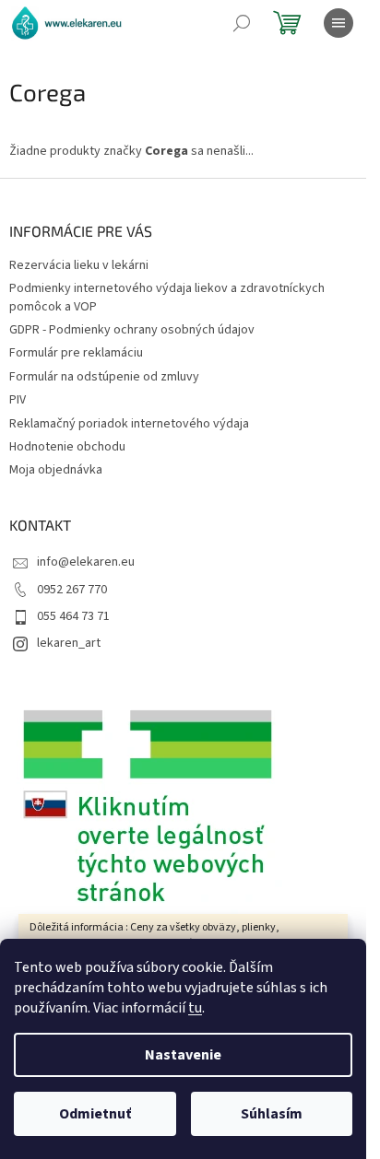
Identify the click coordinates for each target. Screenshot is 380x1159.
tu (195, 1008)
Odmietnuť (95, 1114)
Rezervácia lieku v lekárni (78, 265)
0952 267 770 (72, 589)
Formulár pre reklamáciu (76, 353)
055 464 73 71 (73, 616)
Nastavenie (183, 1055)
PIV (17, 400)
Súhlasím (272, 1114)
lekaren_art (69, 643)
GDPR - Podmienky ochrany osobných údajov (132, 330)
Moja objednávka (55, 470)
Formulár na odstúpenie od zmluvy (104, 377)
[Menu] (338, 23)
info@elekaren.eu (86, 562)
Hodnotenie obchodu (67, 447)
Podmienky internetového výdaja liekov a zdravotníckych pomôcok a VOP (167, 297)
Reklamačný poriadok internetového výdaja (129, 424)
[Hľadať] (241, 23)
